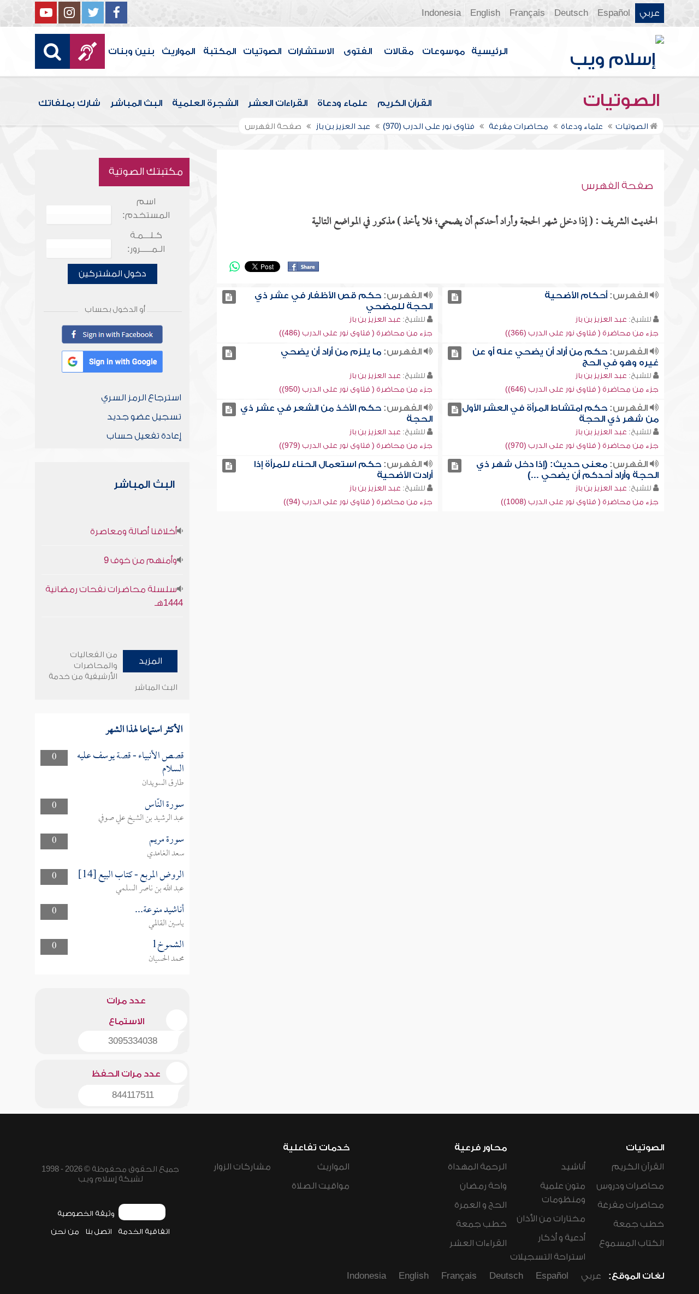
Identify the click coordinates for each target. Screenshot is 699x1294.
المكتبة (219, 51)
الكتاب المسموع (631, 1243)
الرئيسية (489, 51)
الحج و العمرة (480, 1205)
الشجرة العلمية (205, 103)
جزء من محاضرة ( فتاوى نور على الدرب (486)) (356, 333)
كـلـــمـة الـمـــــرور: (146, 242)
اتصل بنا (98, 1231)
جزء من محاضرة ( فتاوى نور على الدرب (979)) (356, 445)
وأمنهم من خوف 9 (140, 560)
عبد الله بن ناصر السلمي (150, 888)
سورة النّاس (164, 805)
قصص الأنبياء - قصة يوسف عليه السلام (130, 763)
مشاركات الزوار (242, 1167)
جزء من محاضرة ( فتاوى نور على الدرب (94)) (358, 502)
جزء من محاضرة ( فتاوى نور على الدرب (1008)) (580, 502)
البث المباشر (136, 103)
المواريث (178, 51)
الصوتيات (262, 51)
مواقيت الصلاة (321, 1186)
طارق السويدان (163, 783)
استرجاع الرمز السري (141, 398)
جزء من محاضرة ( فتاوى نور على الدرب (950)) (356, 389)
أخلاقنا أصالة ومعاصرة (133, 531)
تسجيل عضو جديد (144, 417)
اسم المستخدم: (146, 208)
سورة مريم (166, 839)
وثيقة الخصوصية (86, 1213)
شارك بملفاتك (69, 103)
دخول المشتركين (112, 274)
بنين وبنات (131, 51)
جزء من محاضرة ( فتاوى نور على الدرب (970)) (582, 445)
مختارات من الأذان (551, 1219)
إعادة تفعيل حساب (143, 436)
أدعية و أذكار (561, 1238)
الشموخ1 (168, 945)
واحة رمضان (483, 1186)
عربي (649, 13)
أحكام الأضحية (575, 295)
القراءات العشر (277, 103)
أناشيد (573, 1167)
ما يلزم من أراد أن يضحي (331, 352)
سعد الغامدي (165, 853)
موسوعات (443, 51)
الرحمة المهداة (477, 1167)
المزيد (150, 661)
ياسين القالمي (166, 923)
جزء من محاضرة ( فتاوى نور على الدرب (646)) (582, 389)
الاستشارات (311, 51)
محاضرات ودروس (630, 1186)
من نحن (65, 1231)
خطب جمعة (638, 1224)
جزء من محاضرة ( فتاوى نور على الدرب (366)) (582, 333)
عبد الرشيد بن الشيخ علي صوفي (141, 818)
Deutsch (571, 13)
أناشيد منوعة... (159, 910)
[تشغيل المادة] (454, 297)
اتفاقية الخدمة (144, 1231)
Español (613, 13)
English (485, 13)
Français (527, 13)
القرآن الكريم (404, 103)
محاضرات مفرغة (630, 1205)
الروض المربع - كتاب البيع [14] (131, 875)
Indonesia (441, 13)
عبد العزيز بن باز (601, 319)
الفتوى (357, 51)
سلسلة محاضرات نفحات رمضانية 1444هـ (114, 596)
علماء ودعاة (342, 103)
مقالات (398, 51)
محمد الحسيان (166, 959)
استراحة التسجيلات (547, 1257)
